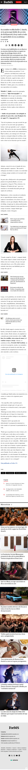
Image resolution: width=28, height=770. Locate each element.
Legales (20, 749)
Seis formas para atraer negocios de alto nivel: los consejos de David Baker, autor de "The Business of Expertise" (17, 280)
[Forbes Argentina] (8, 2)
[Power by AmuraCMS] (14, 760)
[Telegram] (18, 45)
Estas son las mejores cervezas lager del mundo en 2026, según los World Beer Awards (14, 529)
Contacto (14, 747)
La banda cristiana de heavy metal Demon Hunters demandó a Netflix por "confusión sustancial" (14, 686)
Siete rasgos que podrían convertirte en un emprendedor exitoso (17, 220)
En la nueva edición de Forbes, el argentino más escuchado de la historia (17, 289)
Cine (3, 473)
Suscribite (18, 2)
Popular (6, 480)
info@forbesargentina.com (10, 736)
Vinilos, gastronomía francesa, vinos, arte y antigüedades (13, 635)
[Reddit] (15, 45)
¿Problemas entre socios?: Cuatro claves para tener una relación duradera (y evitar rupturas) (14, 321)
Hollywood (10, 473)
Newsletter (8, 747)
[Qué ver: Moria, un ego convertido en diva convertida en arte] (14, 571)
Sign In (25, 2)
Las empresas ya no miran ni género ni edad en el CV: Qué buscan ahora (18, 228)
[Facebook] (12, 45)
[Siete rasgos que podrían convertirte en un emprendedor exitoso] (4, 220)
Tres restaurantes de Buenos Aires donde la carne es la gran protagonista (13, 660)
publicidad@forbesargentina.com (12, 734)
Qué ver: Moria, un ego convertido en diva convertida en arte (13, 582)
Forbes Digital (4, 39)
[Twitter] (9, 45)
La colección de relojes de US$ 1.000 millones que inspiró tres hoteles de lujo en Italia (14, 714)
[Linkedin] (21, 45)
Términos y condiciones (12, 749)
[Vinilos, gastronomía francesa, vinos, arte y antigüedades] (14, 623)
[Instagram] (14, 756)
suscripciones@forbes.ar (12, 740)
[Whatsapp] (6, 45)
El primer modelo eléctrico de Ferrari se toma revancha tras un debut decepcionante (14, 609)
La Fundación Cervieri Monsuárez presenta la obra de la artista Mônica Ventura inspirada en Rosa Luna (13, 556)
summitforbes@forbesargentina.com (11, 738)
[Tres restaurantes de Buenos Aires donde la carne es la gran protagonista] (14, 648)
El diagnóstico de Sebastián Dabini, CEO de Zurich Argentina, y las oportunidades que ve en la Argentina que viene (15, 489)
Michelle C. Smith (21, 473)
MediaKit (3, 747)
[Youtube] (17, 756)
